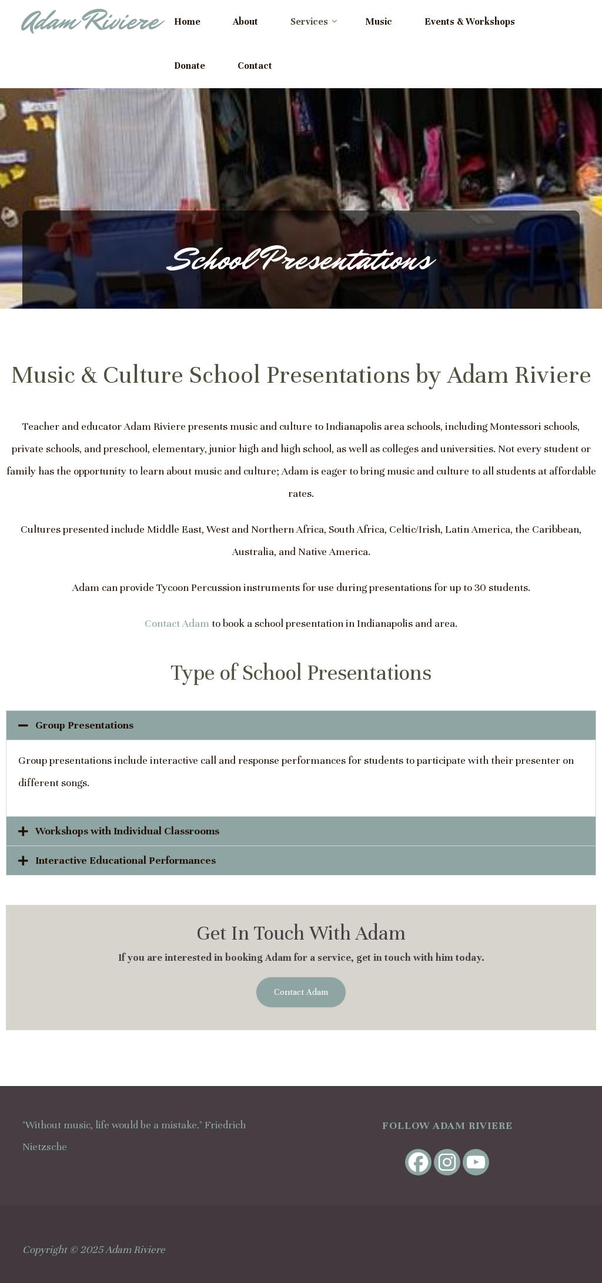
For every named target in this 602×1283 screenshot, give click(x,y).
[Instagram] (447, 1162)
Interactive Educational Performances (125, 860)
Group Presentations (84, 725)
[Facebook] (418, 1162)
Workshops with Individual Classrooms (127, 830)
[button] (301, 725)
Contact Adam (177, 623)
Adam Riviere (90, 21)
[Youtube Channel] (476, 1162)
